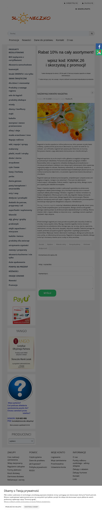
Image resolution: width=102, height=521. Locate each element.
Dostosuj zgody (31, 507)
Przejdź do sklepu (13, 507)
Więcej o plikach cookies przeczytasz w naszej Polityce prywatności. (27, 502)
